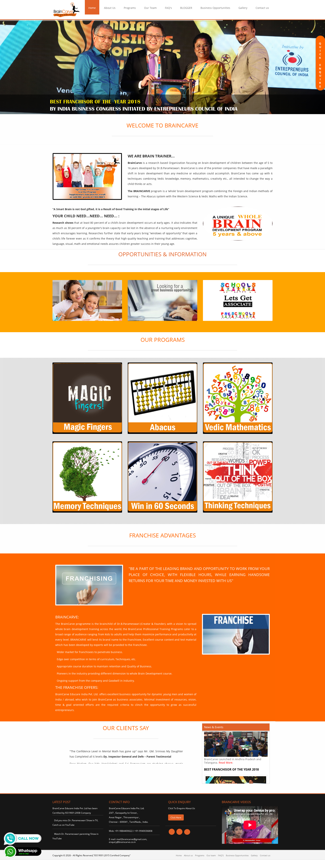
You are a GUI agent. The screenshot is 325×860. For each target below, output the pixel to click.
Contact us (262, 8)
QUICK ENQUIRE (320, 66)
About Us (109, 8)
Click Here (176, 817)
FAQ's (168, 8)
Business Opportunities (215, 8)
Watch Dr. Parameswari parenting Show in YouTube (75, 836)
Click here (87, 415)
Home (92, 8)
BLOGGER (186, 8)
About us (188, 855)
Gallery (242, 8)
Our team (211, 855)
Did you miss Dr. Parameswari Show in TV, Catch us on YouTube (75, 822)
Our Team (150, 8)
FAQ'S (221, 855)
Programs (130, 8)
